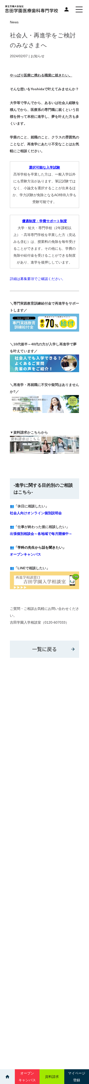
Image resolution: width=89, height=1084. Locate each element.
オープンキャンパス (25, 554)
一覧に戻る (44, 649)
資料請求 (52, 1077)
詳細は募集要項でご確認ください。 (37, 279)
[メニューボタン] (79, 9)
